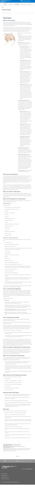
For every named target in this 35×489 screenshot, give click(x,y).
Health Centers (11, 4)
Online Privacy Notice (4, 473)
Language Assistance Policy (5, 478)
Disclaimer (17, 456)
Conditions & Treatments (5, 4)
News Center (29, 4)
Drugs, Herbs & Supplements (17, 4)
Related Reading (6, 9)
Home (3, 7)
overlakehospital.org (29, 468)
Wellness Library (23, 4)
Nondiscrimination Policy (4, 477)
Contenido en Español (26, 0)
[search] (17, 12)
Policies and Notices (4, 475)
